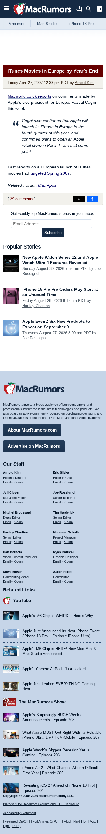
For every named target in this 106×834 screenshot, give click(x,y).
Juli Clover (11, 492)
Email (7, 482)
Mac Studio (47, 23)
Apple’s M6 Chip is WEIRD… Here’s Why (57, 616)
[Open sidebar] (99, 9)
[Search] (90, 9)
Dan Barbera (12, 552)
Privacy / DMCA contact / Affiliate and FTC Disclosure (41, 804)
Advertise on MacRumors (34, 446)
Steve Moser (12, 572)
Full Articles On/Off (46, 821)
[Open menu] (6, 9)
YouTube (22, 600)
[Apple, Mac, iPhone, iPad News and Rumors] (42, 15)
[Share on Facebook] (92, 199)
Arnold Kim (84, 83)
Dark (15, 826)
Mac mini (16, 23)
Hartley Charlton (36, 306)
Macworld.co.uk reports (29, 96)
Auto (93, 821)
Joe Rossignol (34, 338)
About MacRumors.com (32, 429)
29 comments (21, 199)
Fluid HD (79, 821)
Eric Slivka (61, 472)
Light (6, 826)
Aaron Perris (62, 572)
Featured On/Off (16, 821)
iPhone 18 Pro (81, 23)
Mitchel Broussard (17, 512)
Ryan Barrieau (64, 552)
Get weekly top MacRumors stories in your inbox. (53, 213)
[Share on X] (79, 199)
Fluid (67, 821)
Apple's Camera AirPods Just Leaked (54, 669)
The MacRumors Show (42, 701)
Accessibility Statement (19, 813)
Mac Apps (47, 185)
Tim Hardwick (63, 512)
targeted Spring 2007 (50, 173)
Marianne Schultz (66, 532)
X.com (18, 482)
